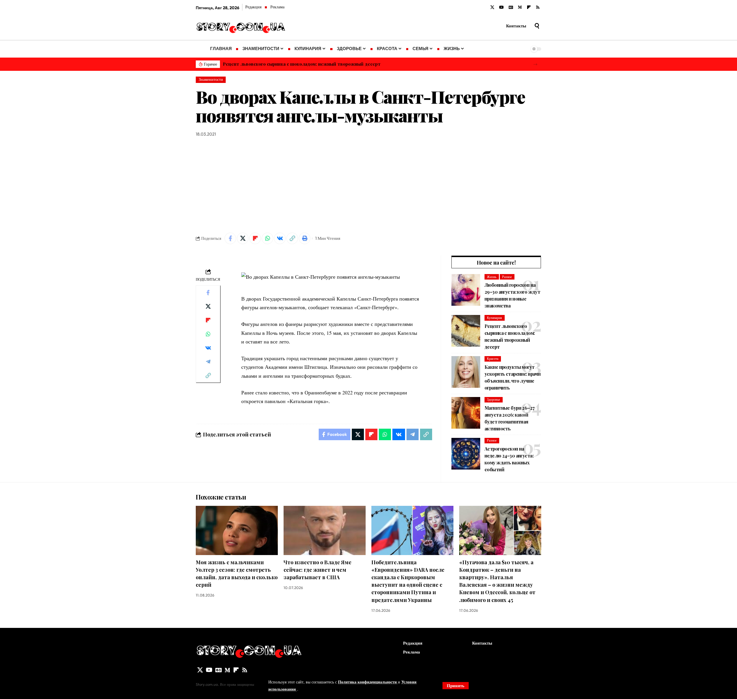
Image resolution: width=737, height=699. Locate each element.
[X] (492, 7)
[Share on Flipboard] (255, 238)
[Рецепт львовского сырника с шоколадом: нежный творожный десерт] (465, 331)
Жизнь (491, 277)
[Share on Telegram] (208, 362)
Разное (507, 277)
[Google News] (510, 7)
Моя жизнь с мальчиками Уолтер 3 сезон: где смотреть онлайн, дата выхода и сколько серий (237, 573)
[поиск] (537, 26)
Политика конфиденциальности (368, 682)
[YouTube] (501, 7)
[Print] (304, 238)
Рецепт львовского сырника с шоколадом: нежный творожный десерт (302, 64)
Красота (492, 358)
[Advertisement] (368, 185)
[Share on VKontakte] (280, 238)
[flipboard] (528, 7)
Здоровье (493, 399)
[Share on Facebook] (230, 238)
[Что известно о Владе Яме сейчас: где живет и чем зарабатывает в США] (325, 530)
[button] (535, 64)
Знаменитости (211, 79)
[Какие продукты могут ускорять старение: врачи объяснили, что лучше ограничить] (465, 372)
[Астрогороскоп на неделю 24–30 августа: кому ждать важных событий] (465, 454)
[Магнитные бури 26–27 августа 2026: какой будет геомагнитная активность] (465, 413)
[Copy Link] (292, 238)
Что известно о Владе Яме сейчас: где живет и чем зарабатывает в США (318, 570)
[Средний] (519, 7)
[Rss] (537, 7)
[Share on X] (242, 238)
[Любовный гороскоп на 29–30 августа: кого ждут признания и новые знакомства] (465, 290)
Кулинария (494, 318)
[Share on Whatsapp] (267, 238)
